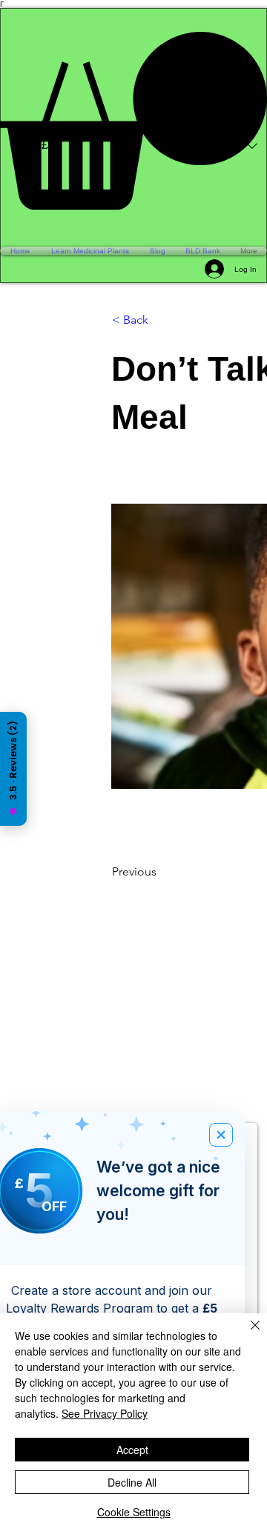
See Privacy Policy (105, 1413)
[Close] (246, 1334)
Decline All (132, 1482)
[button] (133, 121)
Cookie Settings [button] (134, 1511)
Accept (132, 1449)
